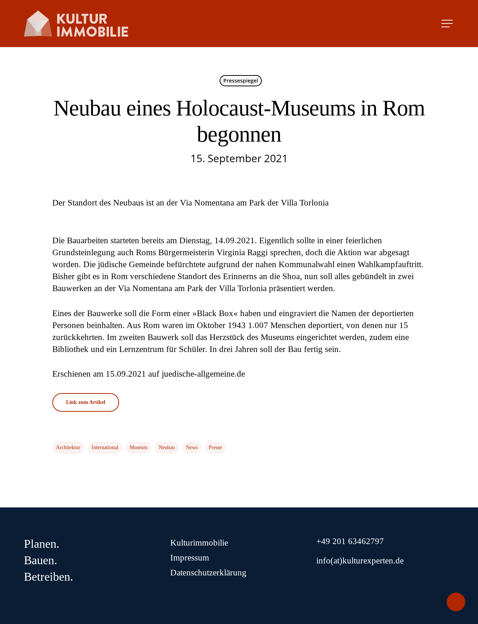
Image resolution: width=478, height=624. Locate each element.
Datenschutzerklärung (208, 572)
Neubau (167, 447)
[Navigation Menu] (447, 23)
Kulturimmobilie (199, 542)
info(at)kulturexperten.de (360, 560)
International (104, 447)
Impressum (189, 557)
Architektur (68, 447)
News (192, 447)
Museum (139, 447)
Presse (215, 447)
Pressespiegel (240, 80)
